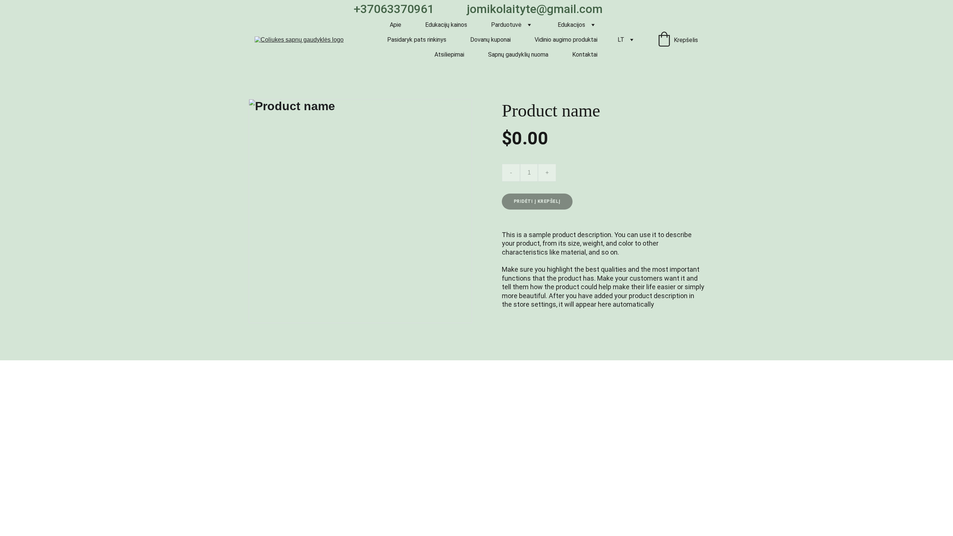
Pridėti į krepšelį (537, 201)
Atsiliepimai (449, 54)
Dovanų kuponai (490, 39)
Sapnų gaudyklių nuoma (518, 54)
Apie (395, 24)
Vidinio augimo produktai (566, 39)
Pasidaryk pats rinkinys (416, 39)
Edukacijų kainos (446, 24)
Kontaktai (584, 54)
